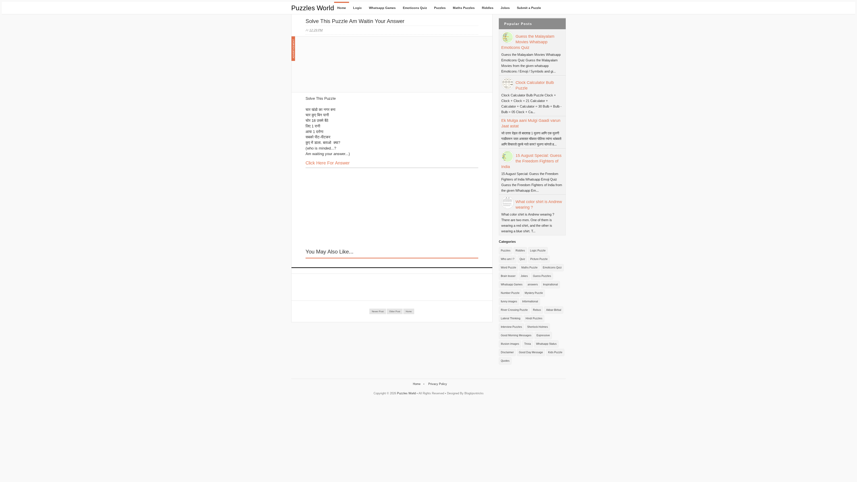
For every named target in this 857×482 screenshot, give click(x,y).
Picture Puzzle (539, 259)
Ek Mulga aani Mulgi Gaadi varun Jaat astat (530, 123)
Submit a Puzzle (529, 8)
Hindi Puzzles (534, 318)
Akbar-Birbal (553, 310)
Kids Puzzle (555, 352)
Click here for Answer (328, 162)
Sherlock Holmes (537, 326)
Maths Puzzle (529, 267)
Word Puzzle (508, 267)
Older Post (394, 311)
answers (533, 284)
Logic (357, 8)
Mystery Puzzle (534, 293)
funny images (509, 301)
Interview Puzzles (511, 326)
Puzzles (440, 8)
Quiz (522, 259)
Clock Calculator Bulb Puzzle (535, 85)
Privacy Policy (437, 384)
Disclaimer (507, 352)
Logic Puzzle (538, 250)
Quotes (505, 360)
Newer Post (378, 311)
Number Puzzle (510, 293)
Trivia (527, 343)
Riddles (487, 8)
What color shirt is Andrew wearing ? (539, 204)
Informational (530, 301)
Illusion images (510, 343)
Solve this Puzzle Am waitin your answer (355, 21)
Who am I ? (507, 259)
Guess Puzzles (542, 276)
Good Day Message (531, 352)
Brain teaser (508, 276)
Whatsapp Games (382, 8)
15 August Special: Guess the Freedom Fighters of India (531, 161)
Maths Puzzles (464, 8)
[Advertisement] (339, 66)
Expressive (543, 335)
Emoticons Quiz (415, 8)
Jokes (505, 8)
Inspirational (550, 284)
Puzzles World (312, 8)
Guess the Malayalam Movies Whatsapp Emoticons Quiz (527, 42)
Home (341, 8)
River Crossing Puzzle (514, 310)
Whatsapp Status (546, 343)
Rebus (537, 310)
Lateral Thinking (510, 318)
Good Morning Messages (516, 335)
